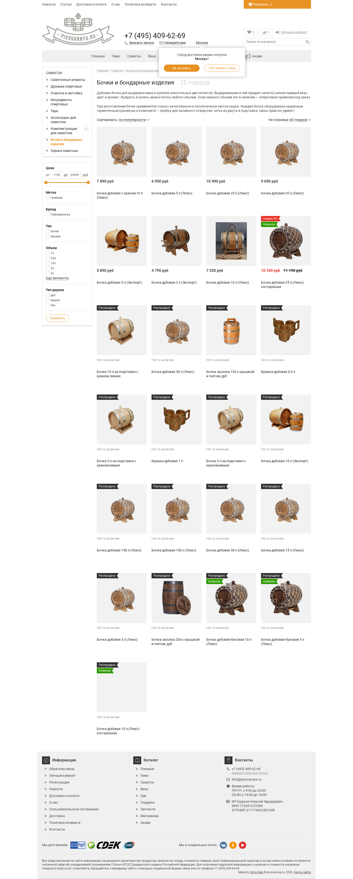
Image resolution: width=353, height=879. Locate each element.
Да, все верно (181, 68)
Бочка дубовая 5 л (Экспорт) (119, 282)
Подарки (147, 802)
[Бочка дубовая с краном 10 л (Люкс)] (122, 152)
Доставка (57, 816)
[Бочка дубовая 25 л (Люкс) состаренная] (286, 241)
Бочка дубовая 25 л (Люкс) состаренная (282, 285)
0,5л (53, 258)
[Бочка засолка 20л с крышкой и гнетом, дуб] (176, 598)
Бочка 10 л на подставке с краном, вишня (117, 374)
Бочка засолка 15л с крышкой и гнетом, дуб (230, 374)
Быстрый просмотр (122, 168)
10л (53, 263)
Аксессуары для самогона (63, 120)
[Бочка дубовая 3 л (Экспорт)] (176, 241)
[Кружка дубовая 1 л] (176, 419)
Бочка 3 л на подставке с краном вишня (226, 463)
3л (52, 268)
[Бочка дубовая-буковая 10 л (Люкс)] (231, 598)
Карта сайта (302, 872)
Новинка (57, 197)
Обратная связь (62, 769)
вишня (55, 300)
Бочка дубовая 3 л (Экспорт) (174, 282)
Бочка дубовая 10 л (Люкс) (227, 282)
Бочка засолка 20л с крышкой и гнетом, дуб (176, 642)
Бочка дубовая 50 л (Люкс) (227, 550)
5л (52, 273)
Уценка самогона (64, 151)
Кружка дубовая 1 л (167, 461)
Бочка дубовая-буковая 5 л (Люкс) (282, 642)
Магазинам (149, 816)
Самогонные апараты (68, 80)
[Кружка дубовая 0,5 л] (286, 330)
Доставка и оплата (91, 4)
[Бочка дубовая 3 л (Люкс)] (122, 598)
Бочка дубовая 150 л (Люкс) (119, 550)
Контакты (169, 4)
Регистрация (59, 782)
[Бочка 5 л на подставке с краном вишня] (122, 419)
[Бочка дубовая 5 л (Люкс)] (176, 152)
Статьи (66, 4)
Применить (57, 318)
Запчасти (147, 809)
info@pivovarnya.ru (246, 779)
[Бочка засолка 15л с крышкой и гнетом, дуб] (231, 330)
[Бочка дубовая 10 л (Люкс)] (231, 241)
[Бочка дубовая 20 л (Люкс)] (286, 152)
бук (53, 305)
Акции (257, 56)
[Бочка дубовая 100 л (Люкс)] (176, 509)
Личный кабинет (294, 32)
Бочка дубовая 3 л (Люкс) (117, 639)
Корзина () (262, 4)
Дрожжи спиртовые (66, 86)
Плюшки (98, 56)
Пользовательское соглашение (73, 809)
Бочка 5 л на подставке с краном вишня (116, 463)
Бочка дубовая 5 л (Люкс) (172, 193)
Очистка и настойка (66, 93)
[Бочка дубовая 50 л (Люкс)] (231, 509)
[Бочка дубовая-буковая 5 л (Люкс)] (286, 598)
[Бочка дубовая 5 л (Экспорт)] (122, 241)
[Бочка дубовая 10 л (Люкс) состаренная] (122, 687)
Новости (48, 4)
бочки (55, 231)
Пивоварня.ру (60, 214)
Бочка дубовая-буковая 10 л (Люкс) (228, 642)
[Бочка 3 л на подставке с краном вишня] (231, 419)
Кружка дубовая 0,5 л (278, 372)
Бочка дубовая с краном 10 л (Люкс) (120, 195)
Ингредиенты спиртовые (61, 102)
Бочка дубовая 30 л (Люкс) (173, 372)
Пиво (116, 56)
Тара (54, 111)
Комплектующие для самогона (64, 131)
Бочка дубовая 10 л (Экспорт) (284, 461)
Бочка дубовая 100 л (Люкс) (174, 550)
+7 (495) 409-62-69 (154, 35)
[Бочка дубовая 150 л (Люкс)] (122, 509)
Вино (152, 56)
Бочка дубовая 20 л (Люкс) (282, 193)
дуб (53, 295)
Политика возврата (140, 4)
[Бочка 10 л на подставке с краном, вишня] (122, 330)
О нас (115, 4)
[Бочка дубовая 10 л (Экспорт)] (286, 419)
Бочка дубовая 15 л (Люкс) (282, 550)
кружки (56, 236)
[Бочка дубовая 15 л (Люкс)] (286, 509)
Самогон (134, 56)
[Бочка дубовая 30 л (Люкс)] (176, 330)
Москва (202, 43)
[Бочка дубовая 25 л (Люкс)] (231, 152)
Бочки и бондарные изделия (66, 142)
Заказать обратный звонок (250, 773)
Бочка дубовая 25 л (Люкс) (227, 193)
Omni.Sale (257, 872)
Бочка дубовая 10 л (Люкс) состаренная (118, 731)
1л (52, 253)
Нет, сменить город (222, 68)
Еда (143, 796)
